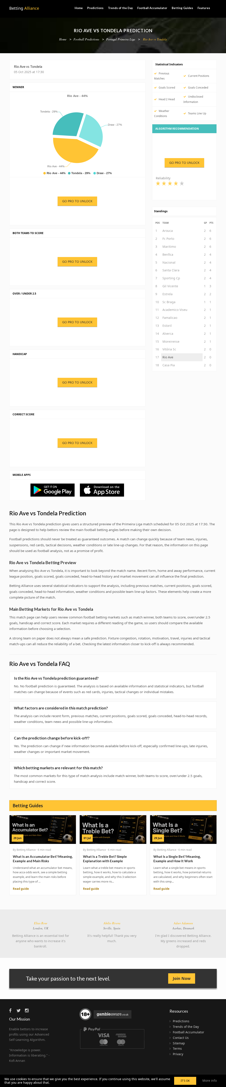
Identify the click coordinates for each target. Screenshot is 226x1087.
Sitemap (179, 1043)
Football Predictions (86, 39)
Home (79, 8)
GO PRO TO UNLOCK (77, 201)
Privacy (178, 1054)
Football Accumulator (152, 8)
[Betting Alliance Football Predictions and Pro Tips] (54, 490)
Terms (177, 1048)
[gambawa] (106, 1016)
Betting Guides (182, 8)
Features (204, 8)
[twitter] (20, 1010)
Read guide (21, 889)
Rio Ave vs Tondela (155, 39)
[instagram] (28, 1010)
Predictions (95, 8)
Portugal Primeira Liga (120, 39)
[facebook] (12, 1010)
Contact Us (181, 1038)
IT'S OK (185, 1081)
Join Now (181, 978)
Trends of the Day (120, 8)
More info (209, 1080)
